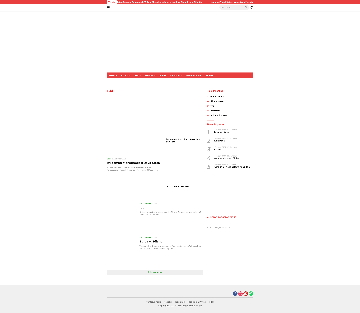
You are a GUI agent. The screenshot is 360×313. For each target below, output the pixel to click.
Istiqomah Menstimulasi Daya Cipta (133, 163)
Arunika (217, 149)
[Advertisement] (230, 191)
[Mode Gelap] (251, 7)
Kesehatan (188, 81)
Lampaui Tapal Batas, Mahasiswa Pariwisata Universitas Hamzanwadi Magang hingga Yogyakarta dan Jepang (240, 2)
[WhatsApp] (251, 293)
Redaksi (168, 302)
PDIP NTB (215, 110)
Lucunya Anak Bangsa (177, 186)
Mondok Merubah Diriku (226, 158)
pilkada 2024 (216, 101)
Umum (112, 81)
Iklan (211, 302)
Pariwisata (150, 75)
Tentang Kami (153, 302)
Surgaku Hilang (151, 241)
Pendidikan (176, 75)
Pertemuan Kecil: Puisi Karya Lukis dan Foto (184, 140)
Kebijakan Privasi (197, 302)
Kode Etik (180, 302)
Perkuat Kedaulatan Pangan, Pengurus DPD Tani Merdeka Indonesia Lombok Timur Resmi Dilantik (126, 2)
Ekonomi (125, 75)
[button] (246, 7)
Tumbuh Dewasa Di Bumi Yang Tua (231, 167)
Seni (109, 158)
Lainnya (209, 75)
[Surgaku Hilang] (122, 251)
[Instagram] (240, 293)
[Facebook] (235, 293)
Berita (137, 75)
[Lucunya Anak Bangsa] (184, 165)
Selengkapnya (155, 272)
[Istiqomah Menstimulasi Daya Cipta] (134, 127)
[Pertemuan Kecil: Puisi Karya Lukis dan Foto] (184, 118)
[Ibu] (122, 217)
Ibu (142, 207)
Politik (162, 75)
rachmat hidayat (218, 115)
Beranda (113, 75)
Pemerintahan (193, 75)
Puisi (233, 81)
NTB (212, 106)
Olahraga (155, 81)
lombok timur (217, 96)
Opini (213, 81)
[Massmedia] (135, 41)
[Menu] (109, 7)
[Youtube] (245, 293)
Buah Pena (219, 141)
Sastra (223, 81)
